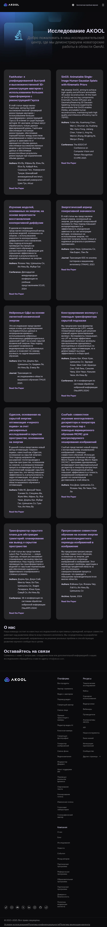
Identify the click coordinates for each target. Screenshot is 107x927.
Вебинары (87, 709)
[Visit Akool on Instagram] (35, 907)
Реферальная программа (63, 873)
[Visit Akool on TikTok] (6, 907)
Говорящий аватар (65, 705)
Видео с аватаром (65, 694)
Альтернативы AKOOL (89, 721)
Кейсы (85, 691)
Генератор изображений (63, 744)
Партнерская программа (63, 865)
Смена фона (62, 751)
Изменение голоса (65, 802)
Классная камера (64, 731)
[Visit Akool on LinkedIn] (29, 907)
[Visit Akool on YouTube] (12, 907)
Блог (59, 837)
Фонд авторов (63, 859)
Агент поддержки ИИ (64, 770)
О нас (59, 832)
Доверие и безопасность (63, 895)
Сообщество (88, 751)
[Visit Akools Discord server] (17, 907)
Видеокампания (64, 756)
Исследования (63, 843)
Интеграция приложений (88, 744)
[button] (73, 5)
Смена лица (62, 710)
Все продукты (63, 683)
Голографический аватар (65, 816)
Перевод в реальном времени (61, 779)
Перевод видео (63, 699)
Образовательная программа (65, 880)
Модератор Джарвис (62, 763)
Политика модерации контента (62, 904)
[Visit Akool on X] (23, 907)
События (61, 853)
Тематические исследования (89, 684)
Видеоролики (88, 704)
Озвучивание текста (63, 788)
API (84, 727)
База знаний (88, 738)
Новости (61, 848)
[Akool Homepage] (11, 5)
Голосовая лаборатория (63, 808)
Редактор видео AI (65, 725)
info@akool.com (56, 659)
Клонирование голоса (63, 795)
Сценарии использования (89, 697)
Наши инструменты (91, 733)
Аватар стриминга (65, 689)
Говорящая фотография (62, 737)
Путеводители (89, 714)
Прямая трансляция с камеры (63, 717)
